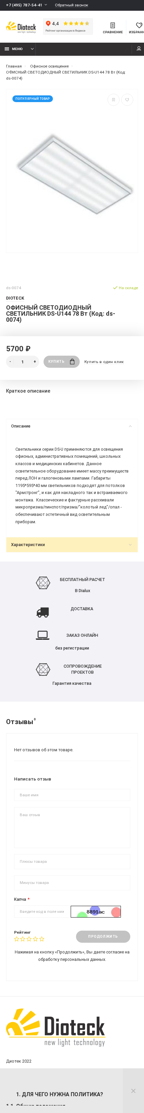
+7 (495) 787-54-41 (24, 5)
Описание (20, 426)
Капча (20, 899)
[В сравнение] (113, 100)
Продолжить (103, 936)
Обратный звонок (71, 5)
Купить (56, 361)
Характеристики (28, 544)
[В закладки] (127, 100)
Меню (17, 49)
